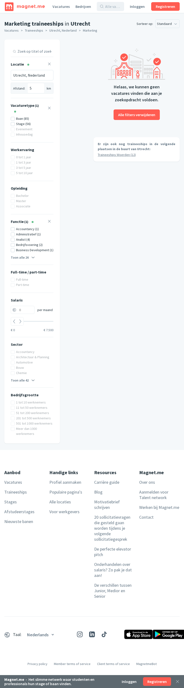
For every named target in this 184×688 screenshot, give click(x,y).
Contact (146, 517)
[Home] (24, 6)
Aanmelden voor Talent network (153, 494)
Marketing (90, 30)
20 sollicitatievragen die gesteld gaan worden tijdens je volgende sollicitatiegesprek (112, 528)
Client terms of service (113, 664)
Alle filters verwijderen (136, 114)
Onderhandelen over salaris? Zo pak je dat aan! (113, 570)
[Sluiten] (177, 681)
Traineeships (34, 30)
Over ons (147, 482)
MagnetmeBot (146, 664)
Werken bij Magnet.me (159, 507)
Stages (10, 502)
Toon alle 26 (20, 257)
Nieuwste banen (18, 521)
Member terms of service (72, 664)
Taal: (17, 634)
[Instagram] (80, 634)
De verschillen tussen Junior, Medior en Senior (113, 590)
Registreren (165, 6)
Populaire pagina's (65, 492)
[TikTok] (104, 634)
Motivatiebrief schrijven (107, 504)
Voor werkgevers (64, 511)
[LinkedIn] (92, 634)
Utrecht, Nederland (63, 30)
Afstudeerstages (19, 511)
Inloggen (137, 6)
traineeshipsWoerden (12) (117, 155)
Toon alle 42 (20, 380)
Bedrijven (83, 6)
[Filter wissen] (49, 64)
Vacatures (61, 6)
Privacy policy (37, 664)
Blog (98, 492)
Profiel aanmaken (65, 482)
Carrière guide (106, 482)
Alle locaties (60, 502)
